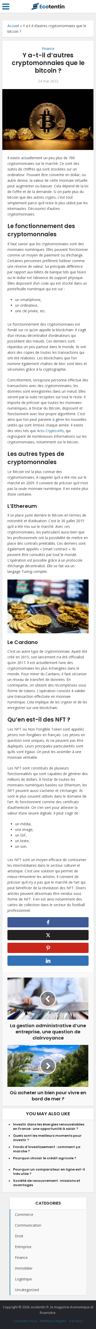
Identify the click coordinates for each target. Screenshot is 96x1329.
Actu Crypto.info (50, 430)
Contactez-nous (25, 1321)
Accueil (13, 25)
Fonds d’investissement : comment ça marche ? (46, 1149)
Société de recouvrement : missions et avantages (46, 1182)
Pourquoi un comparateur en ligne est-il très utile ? (49, 1171)
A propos (76, 1321)
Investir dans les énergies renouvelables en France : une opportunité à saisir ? (48, 1126)
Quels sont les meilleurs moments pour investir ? (47, 1137)
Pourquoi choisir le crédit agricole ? (44, 1158)
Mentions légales (53, 1321)
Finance (48, 48)
